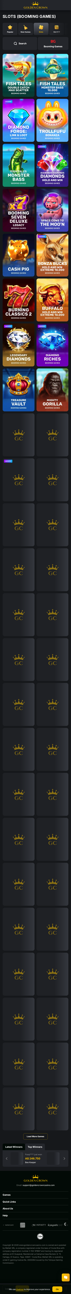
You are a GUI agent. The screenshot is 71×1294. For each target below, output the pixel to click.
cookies (19, 1289)
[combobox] (53, 43)
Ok (57, 1289)
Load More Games (35, 1136)
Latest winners (13, 1146)
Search (23, 43)
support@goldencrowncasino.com (39, 1185)
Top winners (35, 1146)
